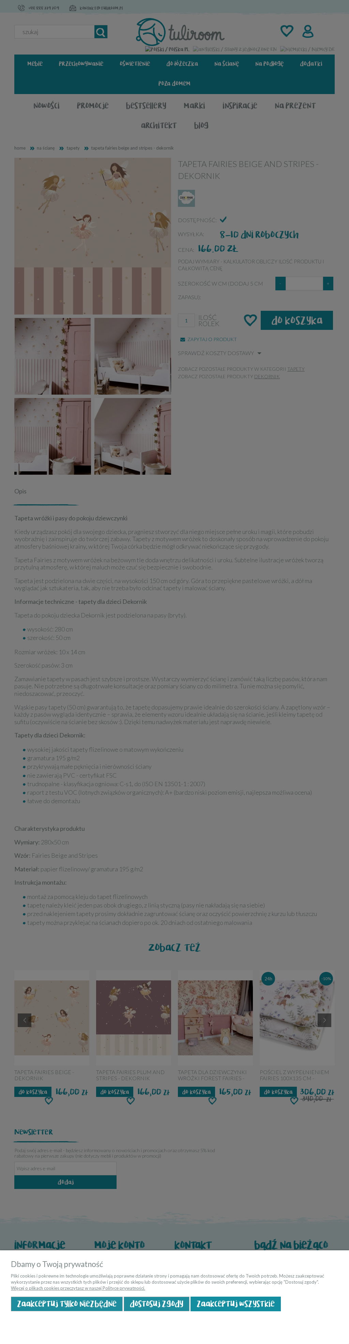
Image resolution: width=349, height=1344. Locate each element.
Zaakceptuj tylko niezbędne (67, 1304)
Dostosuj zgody (156, 1304)
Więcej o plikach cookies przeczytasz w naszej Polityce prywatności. (78, 1288)
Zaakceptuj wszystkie (236, 1304)
